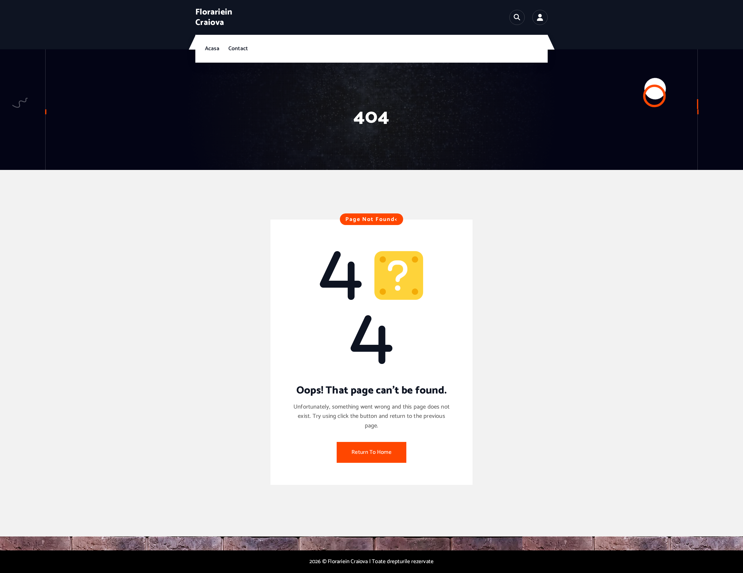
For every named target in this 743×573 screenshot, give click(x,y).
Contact (238, 48)
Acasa (212, 48)
